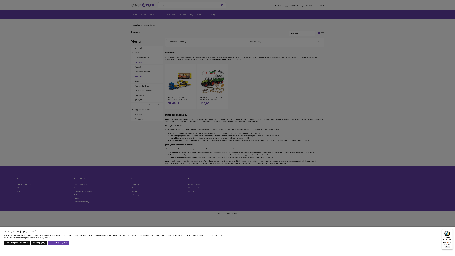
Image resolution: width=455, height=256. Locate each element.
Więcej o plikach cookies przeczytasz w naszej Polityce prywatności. (27, 238)
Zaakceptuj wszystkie (58, 243)
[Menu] (451, 230)
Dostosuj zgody (39, 243)
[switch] (447, 247)
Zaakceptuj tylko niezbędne (17, 243)
